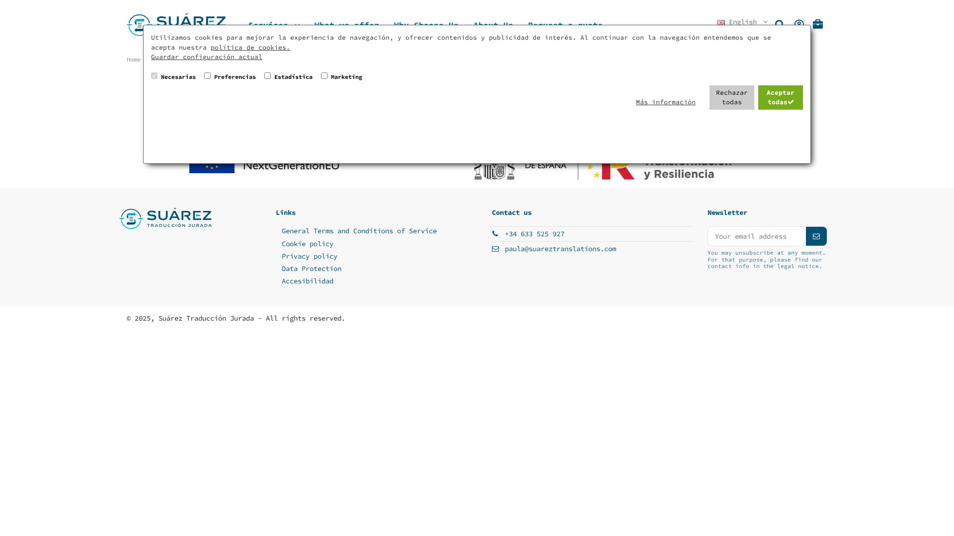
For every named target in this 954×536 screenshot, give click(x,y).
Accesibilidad (307, 280)
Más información (666, 102)
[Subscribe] (816, 236)
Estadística (293, 76)
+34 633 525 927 (534, 233)
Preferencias (235, 76)
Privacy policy (309, 256)
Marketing (346, 76)
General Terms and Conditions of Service (359, 230)
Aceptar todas (781, 97)
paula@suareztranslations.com (560, 248)
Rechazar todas (732, 97)
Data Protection (311, 268)
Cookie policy (307, 243)
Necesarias (178, 76)
